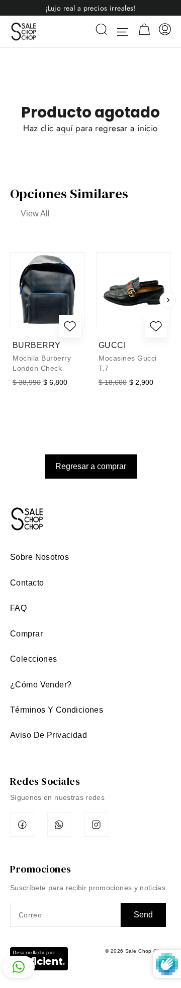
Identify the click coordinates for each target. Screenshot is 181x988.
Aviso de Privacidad (48, 735)
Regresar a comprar (90, 466)
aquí (64, 128)
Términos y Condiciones (56, 710)
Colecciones (33, 659)
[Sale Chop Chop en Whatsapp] (59, 824)
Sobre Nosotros (39, 557)
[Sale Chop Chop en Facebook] (22, 824)
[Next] (167, 300)
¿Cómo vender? (41, 684)
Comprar (26, 633)
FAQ (18, 608)
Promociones (40, 868)
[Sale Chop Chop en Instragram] (96, 824)
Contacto (27, 582)
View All (35, 213)
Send (143, 914)
